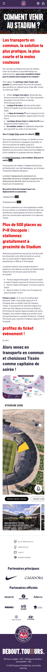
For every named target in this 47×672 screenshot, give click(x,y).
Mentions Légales (11, 659)
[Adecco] (37, 596)
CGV (21, 659)
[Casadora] (34, 577)
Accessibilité (21, 661)
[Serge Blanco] (16, 617)
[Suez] (23, 607)
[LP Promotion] (23, 596)
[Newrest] (9, 596)
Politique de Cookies (33, 659)
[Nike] (12, 577)
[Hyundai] (30, 617)
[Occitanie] (9, 607)
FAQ (29, 661)
